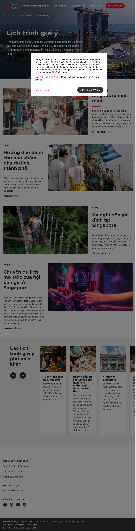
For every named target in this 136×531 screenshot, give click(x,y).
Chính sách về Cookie (50, 77)
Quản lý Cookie (42, 90)
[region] (69, 74)
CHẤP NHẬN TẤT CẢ (90, 90)
